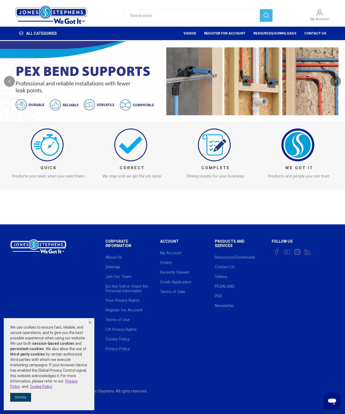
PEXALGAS (224, 286)
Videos (190, 33)
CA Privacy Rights (121, 329)
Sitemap (112, 267)
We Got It (299, 167)
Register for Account (224, 33)
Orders (166, 262)
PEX (218, 296)
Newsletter (224, 305)
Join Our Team (118, 276)
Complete (215, 167)
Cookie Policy (117, 339)
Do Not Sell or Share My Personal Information (126, 288)
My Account (319, 19)
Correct (132, 167)
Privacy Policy (117, 348)
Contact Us (315, 33)
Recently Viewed (174, 272)
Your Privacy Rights (122, 300)
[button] (90, 322)
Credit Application (175, 282)
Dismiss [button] (20, 397)
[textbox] (192, 15)
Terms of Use (117, 319)
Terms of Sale (172, 291)
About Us (113, 257)
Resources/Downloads (274, 33)
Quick (48, 167)
